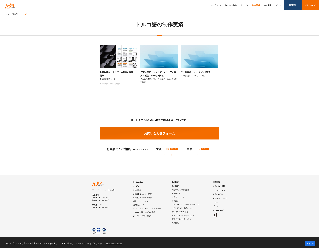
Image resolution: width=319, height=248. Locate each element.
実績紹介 (15, 14)
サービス (244, 5)
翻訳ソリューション (140, 201)
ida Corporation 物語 (180, 212)
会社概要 (175, 186)
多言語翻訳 (137, 190)
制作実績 (256, 5)
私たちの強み (231, 5)
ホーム (7, 14)
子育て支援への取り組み (181, 219)
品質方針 (175, 201)
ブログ (278, 5)
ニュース (216, 202)
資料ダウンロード (220, 198)
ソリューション (219, 190)
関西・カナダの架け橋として (183, 215)
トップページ (215, 5)
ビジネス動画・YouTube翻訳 (144, 212)
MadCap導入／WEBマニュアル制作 (147, 208)
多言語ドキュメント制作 (142, 194)
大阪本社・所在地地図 (180, 190)
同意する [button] (310, 244)
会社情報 (267, 5)
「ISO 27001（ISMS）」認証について (187, 204)
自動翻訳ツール (139, 205)
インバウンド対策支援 (141, 216)
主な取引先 (176, 193)
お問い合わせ (310, 5)
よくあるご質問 (219, 186)
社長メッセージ (178, 197)
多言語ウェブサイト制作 (142, 197)
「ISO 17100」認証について (183, 208)
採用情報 (293, 5)
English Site (218, 210)
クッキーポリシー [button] (114, 243)
